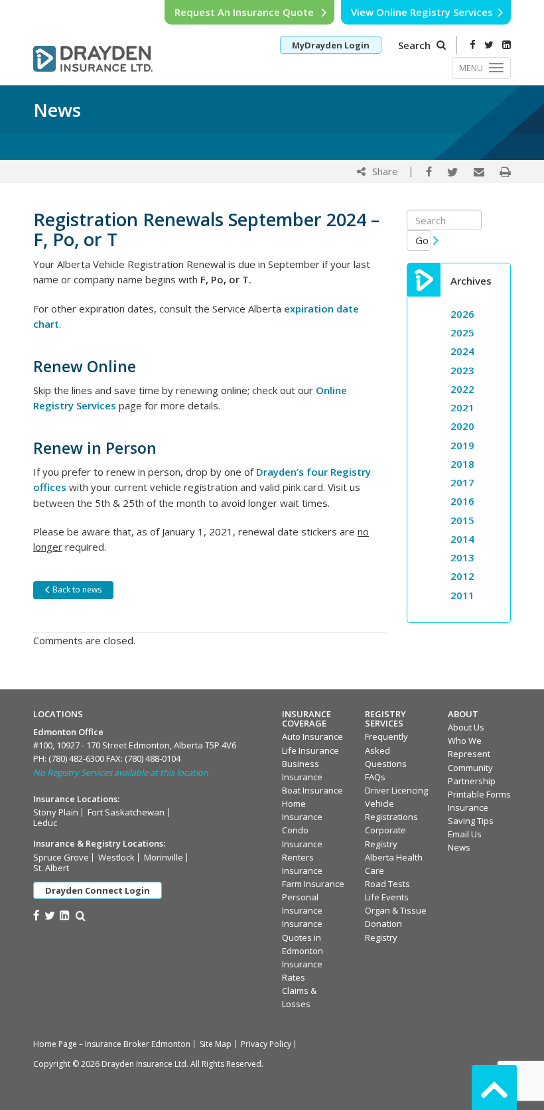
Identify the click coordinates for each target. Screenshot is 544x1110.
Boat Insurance (312, 790)
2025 (462, 332)
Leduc (45, 823)
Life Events (387, 897)
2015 (462, 520)
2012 (462, 576)
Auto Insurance (312, 736)
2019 (462, 445)
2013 (462, 557)
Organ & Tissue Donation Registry (396, 923)
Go (423, 240)
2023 (462, 370)
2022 (462, 388)
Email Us (465, 834)
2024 (462, 351)
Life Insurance (310, 750)
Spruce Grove (61, 857)
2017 (462, 482)
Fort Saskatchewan (126, 812)
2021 (462, 407)
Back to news (76, 589)
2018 (462, 463)
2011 (462, 595)
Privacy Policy (266, 1044)
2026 (462, 313)
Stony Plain (55, 812)
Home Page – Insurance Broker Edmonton (111, 1044)
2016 (462, 501)
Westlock (116, 857)
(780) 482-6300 (76, 758)
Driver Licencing (396, 790)
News (459, 847)
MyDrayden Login (331, 45)
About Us (466, 727)
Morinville (163, 857)
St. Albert (51, 868)
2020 (462, 426)
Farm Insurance (313, 884)
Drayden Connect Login (97, 890)
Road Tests (387, 884)
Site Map (216, 1044)
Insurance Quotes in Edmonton (302, 937)
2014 (462, 538)
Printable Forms (479, 794)
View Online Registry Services (422, 12)
